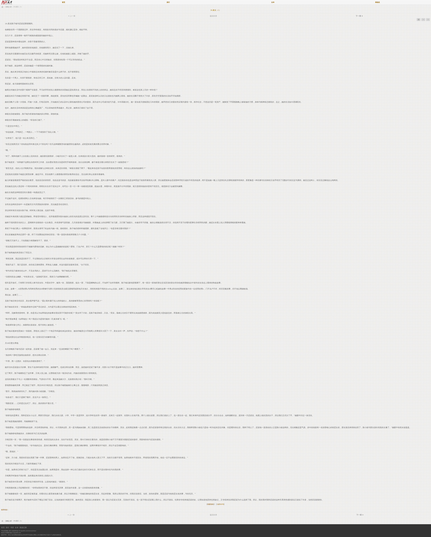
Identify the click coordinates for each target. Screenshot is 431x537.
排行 (168, 2)
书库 (12, 527)
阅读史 (377, 2)
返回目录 (213, 16)
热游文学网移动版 (6, 533)
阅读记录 (23, 527)
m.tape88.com (16, 533)
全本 (272, 2)
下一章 (359, 16)
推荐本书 (220, 504)
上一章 (71, 16)
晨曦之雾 (8, 7)
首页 (63, 2)
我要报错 (210, 504)
